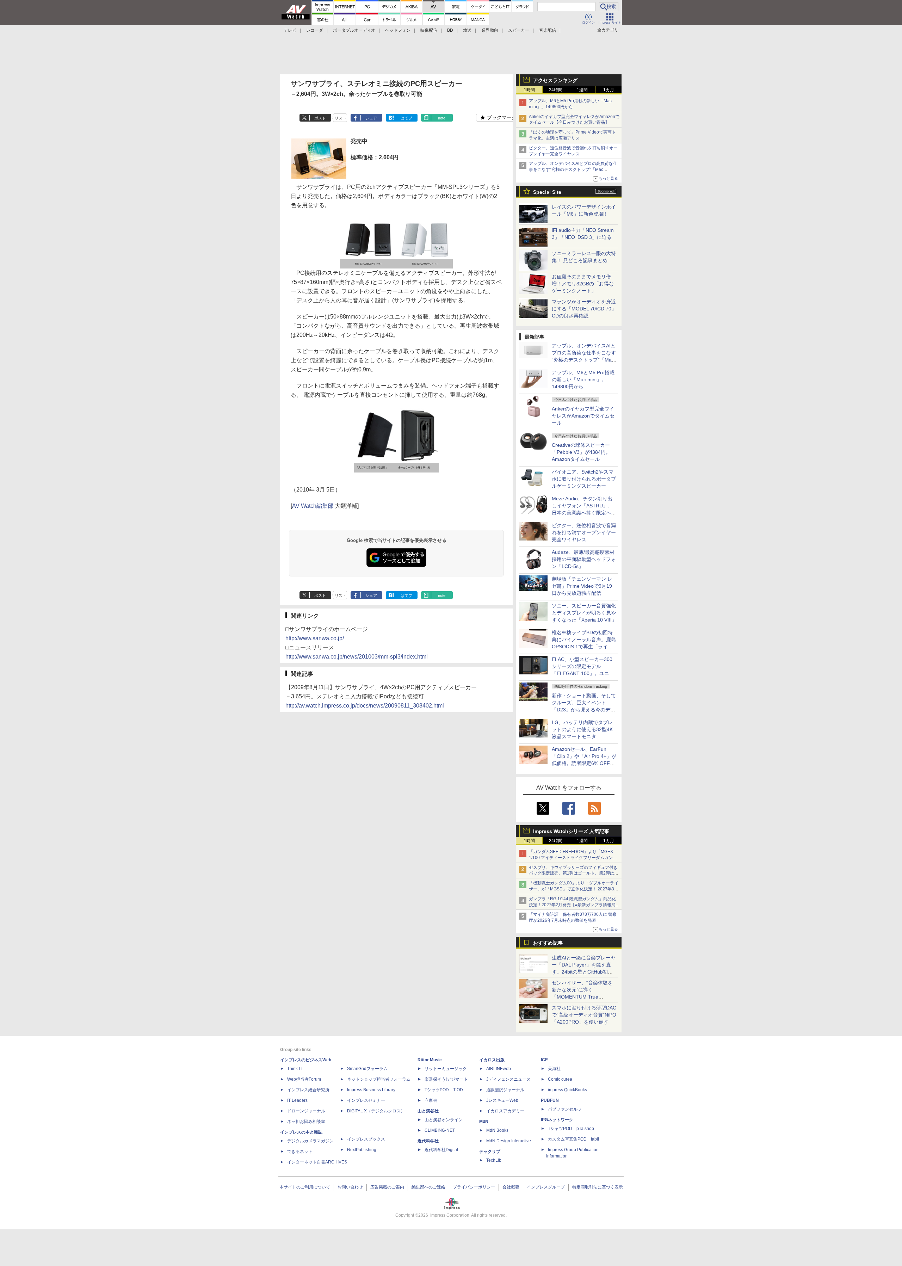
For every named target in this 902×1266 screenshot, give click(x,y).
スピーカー (518, 30)
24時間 (555, 89)
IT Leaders (297, 1100)
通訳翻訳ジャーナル (505, 1089)
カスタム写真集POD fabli (573, 1139)
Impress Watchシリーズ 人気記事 (571, 831)
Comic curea (560, 1079)
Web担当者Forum (304, 1079)
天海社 (554, 1068)
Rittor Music (430, 1059)
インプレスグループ (546, 1187)
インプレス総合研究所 (308, 1089)
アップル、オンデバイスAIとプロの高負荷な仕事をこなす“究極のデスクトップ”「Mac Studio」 (573, 169)
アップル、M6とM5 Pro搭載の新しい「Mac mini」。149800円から (583, 379)
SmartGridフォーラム (367, 1068)
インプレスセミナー (366, 1100)
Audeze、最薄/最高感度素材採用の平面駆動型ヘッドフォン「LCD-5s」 (584, 559)
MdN (483, 1121)
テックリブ (489, 1151)
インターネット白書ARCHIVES (317, 1162)
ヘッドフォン (397, 30)
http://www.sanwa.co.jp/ (314, 638)
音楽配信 (547, 30)
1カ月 (608, 89)
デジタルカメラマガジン (310, 1140)
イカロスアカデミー (505, 1110)
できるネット (300, 1151)
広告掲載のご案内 (387, 1187)
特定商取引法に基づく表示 (597, 1187)
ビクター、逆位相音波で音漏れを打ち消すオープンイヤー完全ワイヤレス (584, 532)
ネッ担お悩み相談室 (306, 1121)
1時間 (529, 89)
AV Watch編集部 (312, 506)
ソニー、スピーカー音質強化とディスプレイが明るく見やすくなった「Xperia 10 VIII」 (584, 613)
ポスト (320, 118)
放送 (467, 30)
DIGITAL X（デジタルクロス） (376, 1110)
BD (450, 30)
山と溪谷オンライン (444, 1119)
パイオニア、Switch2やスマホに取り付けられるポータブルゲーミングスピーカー (584, 479)
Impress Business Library (371, 1089)
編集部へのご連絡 (428, 1187)
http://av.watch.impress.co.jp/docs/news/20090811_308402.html (364, 706)
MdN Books (497, 1130)
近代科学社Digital (441, 1149)
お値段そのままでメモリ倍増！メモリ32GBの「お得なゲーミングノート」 (583, 284)
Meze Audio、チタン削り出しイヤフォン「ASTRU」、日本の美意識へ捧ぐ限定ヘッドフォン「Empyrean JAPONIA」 (584, 513)
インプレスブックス (366, 1139)
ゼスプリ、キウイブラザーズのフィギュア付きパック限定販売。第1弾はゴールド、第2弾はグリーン (573, 873)
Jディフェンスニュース (508, 1079)
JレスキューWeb (502, 1100)
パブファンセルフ (565, 1109)
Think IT (294, 1068)
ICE (544, 1059)
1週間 (582, 89)
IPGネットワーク (557, 1119)
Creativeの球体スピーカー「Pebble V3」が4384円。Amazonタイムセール (581, 452)
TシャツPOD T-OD (444, 1089)
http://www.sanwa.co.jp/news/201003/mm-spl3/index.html (356, 657)
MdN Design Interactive (508, 1140)
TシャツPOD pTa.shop (571, 1128)
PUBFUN (550, 1100)
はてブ (406, 118)
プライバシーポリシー (474, 1187)
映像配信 (428, 30)
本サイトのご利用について (304, 1187)
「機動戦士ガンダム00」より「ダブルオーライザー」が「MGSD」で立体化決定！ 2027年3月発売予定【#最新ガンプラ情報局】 (573, 889)
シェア (371, 118)
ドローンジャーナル (306, 1110)
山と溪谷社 (428, 1110)
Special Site (547, 192)
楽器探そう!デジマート (446, 1079)
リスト (340, 118)
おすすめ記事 (548, 943)
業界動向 (489, 30)
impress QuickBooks (567, 1089)
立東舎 (431, 1100)
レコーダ (314, 30)
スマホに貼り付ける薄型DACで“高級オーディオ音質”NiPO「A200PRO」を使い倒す (584, 1015)
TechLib (493, 1160)
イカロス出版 (492, 1059)
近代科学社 (428, 1140)
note (441, 118)
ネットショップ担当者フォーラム (378, 1079)
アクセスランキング (555, 80)
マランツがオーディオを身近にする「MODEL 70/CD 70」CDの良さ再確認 (584, 309)
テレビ (290, 30)
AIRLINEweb (498, 1068)
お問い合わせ (350, 1187)
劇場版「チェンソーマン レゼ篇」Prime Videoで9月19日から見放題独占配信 (582, 586)
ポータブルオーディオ (354, 30)
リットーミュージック (446, 1068)
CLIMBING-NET (440, 1130)
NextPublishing (361, 1149)
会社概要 (510, 1187)
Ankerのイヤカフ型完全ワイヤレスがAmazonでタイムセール (583, 416)
